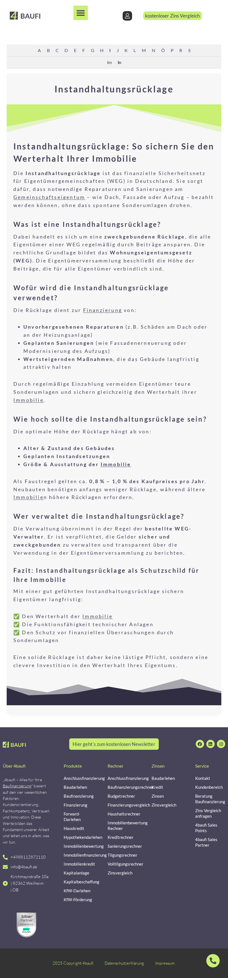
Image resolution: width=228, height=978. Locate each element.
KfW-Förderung (78, 899)
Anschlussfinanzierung (79, 778)
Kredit (157, 787)
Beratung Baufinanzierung (210, 798)
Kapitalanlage (76, 872)
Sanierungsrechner (123, 846)
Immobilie (28, 400)
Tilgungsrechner (122, 854)
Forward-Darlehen (72, 816)
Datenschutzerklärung (124, 963)
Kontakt (202, 778)
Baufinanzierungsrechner (123, 787)
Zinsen (158, 795)
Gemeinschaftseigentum (49, 197)
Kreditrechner (120, 837)
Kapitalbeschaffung (79, 881)
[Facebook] (200, 744)
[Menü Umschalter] (80, 13)
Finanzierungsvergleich (123, 804)
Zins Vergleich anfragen (208, 813)
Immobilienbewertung (79, 846)
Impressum (165, 963)
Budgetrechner (121, 795)
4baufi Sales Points (206, 827)
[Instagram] (221, 744)
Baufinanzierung (17, 785)
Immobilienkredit (79, 863)
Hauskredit (74, 828)
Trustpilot (18, 903)
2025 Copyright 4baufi (73, 963)
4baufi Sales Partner (206, 842)
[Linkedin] (210, 744)
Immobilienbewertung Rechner (123, 825)
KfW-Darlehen (77, 890)
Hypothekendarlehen (79, 837)
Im (109, 62)
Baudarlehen (75, 787)
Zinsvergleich (120, 872)
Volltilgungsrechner (123, 863)
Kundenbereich (209, 787)
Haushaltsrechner (123, 813)
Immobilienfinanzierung (79, 854)
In (119, 62)
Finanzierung (102, 310)
